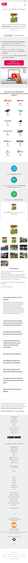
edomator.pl (4, 556)
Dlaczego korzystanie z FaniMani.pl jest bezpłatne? (12, 390)
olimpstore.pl (10, 554)
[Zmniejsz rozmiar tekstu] (26, 1)
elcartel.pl (10, 556)
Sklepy (14, 425)
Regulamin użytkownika (13, 492)
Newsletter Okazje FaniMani (14, 429)
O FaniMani (14, 480)
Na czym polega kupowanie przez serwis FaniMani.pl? (12, 298)
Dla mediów (14, 482)
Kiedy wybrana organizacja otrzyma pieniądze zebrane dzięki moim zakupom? (12, 370)
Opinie (14, 478)
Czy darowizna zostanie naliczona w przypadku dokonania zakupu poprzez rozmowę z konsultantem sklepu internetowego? (12, 344)
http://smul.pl (10, 286)
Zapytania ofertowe (14, 487)
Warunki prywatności (14, 499)
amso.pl (5, 554)
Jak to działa (14, 418)
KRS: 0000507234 (14, 520)
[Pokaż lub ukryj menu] (25, 4)
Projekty (14, 484)
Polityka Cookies (14, 504)
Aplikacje (14, 424)
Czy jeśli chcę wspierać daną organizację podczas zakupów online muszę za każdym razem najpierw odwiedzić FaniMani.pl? (13, 323)
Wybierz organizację (14, 420)
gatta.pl (15, 554)
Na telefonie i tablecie (19, 35)
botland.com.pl (22, 554)
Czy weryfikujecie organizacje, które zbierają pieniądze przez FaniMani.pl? (12, 361)
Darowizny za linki (14, 459)
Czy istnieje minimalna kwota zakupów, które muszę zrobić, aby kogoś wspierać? (12, 333)
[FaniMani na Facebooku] (14, 514)
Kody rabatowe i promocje (14, 427)
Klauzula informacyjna (14, 501)
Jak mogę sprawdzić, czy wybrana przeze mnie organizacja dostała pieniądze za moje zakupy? (13, 380)
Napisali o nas (14, 477)
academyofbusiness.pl (14, 558)
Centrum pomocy (14, 422)
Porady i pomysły (14, 430)
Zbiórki (14, 455)
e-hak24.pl (24, 556)
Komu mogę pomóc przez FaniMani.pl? (12, 354)
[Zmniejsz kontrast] (24, 1)
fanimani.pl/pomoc (20, 411)
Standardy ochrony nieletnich (13, 497)
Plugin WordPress (14, 462)
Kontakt (14, 489)
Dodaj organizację (14, 448)
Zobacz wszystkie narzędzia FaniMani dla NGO (11, 408)
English (14, 543)
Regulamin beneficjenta (13, 494)
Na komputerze (10, 35)
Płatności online (14, 457)
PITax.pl (15, 533)
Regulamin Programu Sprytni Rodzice (14, 496)
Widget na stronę (14, 461)
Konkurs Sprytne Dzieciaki (14, 508)
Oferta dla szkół (14, 485)
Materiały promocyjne (14, 450)
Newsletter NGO (14, 452)
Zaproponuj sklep (14, 432)
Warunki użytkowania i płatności (14, 503)
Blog (14, 454)
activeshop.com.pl (17, 556)
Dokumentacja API (14, 467)
